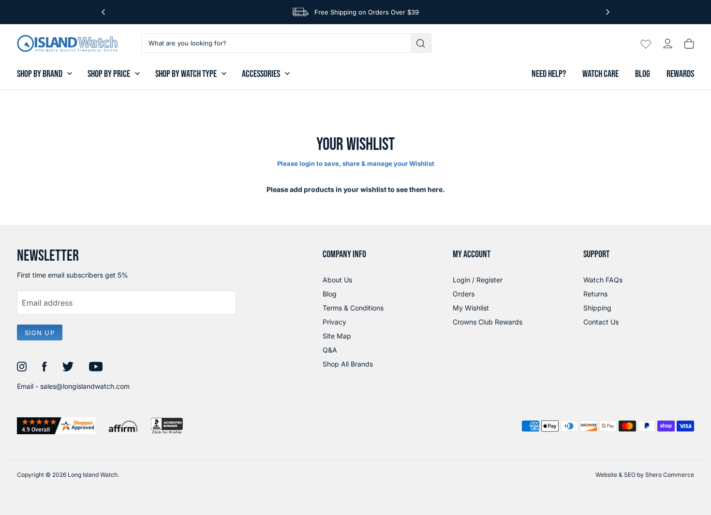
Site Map (337, 336)
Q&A (330, 350)
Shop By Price (109, 74)
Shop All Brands (348, 364)
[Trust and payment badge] (56, 425)
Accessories (261, 74)
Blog (642, 74)
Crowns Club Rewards (487, 322)
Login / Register (478, 280)
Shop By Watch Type (186, 74)
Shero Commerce (669, 474)
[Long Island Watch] (67, 43)
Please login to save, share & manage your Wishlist (355, 163)
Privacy (334, 322)
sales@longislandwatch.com (85, 386)
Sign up (40, 333)
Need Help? (549, 74)
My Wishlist (471, 308)
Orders (463, 294)
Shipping (597, 308)
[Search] (421, 43)
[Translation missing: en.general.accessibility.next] (607, 12)
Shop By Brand (39, 74)
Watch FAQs (602, 280)
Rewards (680, 74)
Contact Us (601, 322)
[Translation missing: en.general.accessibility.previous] (103, 12)
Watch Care (600, 74)
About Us (337, 280)
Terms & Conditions (353, 308)
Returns (595, 294)
